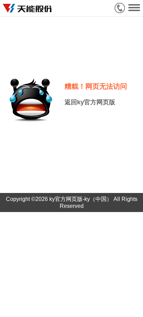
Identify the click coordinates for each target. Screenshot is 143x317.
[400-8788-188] (121, 8)
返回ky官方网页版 (90, 102)
